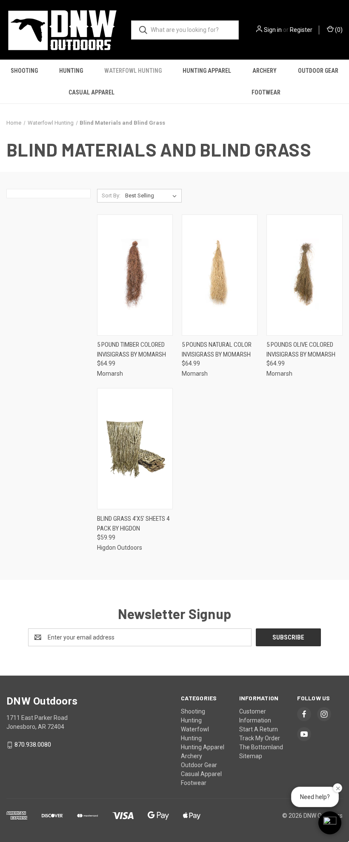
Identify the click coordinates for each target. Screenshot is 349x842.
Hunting (71, 70)
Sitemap (250, 756)
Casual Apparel (91, 92)
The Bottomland (261, 747)
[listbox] (152, 195)
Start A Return (258, 729)
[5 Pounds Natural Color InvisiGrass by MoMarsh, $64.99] (219, 275)
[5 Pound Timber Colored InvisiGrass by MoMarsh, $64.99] (135, 275)
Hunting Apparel (207, 70)
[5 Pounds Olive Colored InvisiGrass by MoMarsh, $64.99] (304, 275)
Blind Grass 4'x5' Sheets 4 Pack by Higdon (133, 523)
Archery (264, 70)
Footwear (266, 92)
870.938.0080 (32, 744)
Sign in (273, 29)
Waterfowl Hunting (133, 70)
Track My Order (259, 738)
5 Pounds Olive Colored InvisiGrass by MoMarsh (300, 349)
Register (301, 29)
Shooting (24, 70)
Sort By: (111, 195)
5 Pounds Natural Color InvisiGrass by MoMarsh (217, 349)
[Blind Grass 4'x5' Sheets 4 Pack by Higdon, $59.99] (135, 449)
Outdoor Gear (318, 70)
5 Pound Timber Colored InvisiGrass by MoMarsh (131, 349)
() (338, 29)
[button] (330, 823)
